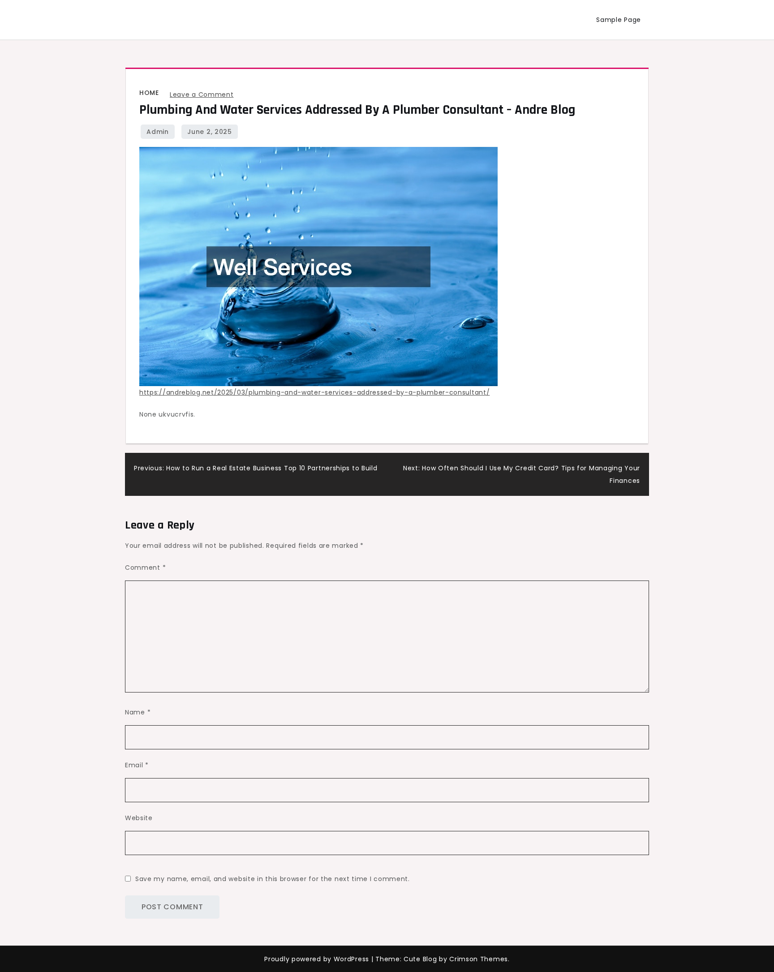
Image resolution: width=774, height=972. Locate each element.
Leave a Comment (202, 94)
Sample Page (618, 19)
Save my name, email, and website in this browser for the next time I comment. (272, 879)
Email (137, 765)
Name (137, 712)
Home (149, 92)
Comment (145, 567)
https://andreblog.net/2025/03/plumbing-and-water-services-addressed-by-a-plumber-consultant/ (314, 392)
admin (157, 131)
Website (139, 817)
